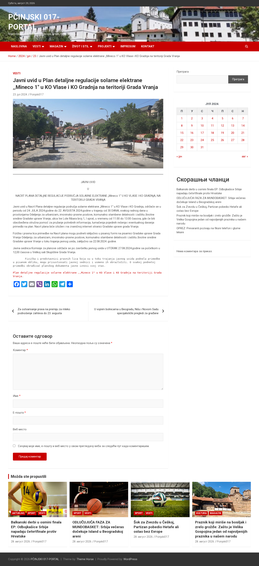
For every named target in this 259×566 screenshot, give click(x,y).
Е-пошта (19, 412)
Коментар (20, 350)
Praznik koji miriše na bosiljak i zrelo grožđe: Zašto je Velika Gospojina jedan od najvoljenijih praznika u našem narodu (211, 219)
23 (191, 140)
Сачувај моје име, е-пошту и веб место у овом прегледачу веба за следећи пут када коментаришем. (83, 446)
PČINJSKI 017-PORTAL (45, 559)
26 (222, 140)
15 (181, 133)
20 (232, 133)
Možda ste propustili (28, 476)
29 (181, 147)
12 (222, 125)
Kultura (201, 513)
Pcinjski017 (36, 94)
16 (191, 133)
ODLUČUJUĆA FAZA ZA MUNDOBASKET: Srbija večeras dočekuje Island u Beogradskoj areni (98, 529)
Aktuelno (18, 513)
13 (232, 125)
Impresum (127, 46)
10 (202, 125)
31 (202, 147)
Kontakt (147, 46)
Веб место (20, 429)
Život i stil (80, 46)
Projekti (104, 46)
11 (212, 125)
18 (212, 133)
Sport (31, 513)
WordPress (130, 559)
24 (202, 140)
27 (232, 140)
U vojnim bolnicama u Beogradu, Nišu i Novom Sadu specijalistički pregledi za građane (126, 311)
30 (191, 147)
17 (202, 133)
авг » (245, 156)
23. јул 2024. (20, 94)
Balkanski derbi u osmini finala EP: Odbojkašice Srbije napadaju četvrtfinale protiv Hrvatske (36, 529)
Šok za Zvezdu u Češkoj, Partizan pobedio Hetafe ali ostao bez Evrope (156, 527)
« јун (179, 156)
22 (181, 140)
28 (242, 140)
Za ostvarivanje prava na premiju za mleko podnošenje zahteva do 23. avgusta (44, 311)
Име (16, 396)
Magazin (56, 46)
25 (212, 140)
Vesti (37, 46)
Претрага (183, 71)
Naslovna (19, 46)
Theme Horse (85, 559)
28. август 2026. (21, 541)
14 (242, 125)
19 (222, 133)
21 (242, 133)
